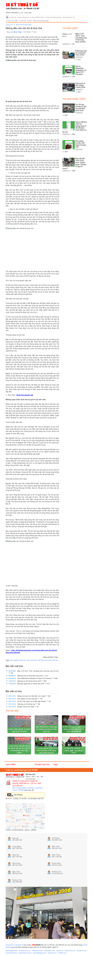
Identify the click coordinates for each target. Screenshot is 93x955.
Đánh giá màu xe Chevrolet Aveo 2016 (30, 676)
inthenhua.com (37, 950)
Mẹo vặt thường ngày (41, 20)
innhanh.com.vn (25, 950)
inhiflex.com (62, 953)
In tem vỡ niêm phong (53, 17)
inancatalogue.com (39, 953)
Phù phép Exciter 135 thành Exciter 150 (80, 144)
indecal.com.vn (70, 950)
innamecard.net (11, 953)
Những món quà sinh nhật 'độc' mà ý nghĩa (31, 696)
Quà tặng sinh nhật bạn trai (26, 704)
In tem (29, 20)
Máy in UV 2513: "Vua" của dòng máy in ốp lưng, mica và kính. (38, 671)
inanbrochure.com (24, 953)
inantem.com (81, 950)
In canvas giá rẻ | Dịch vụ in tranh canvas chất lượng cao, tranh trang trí (46, 750)
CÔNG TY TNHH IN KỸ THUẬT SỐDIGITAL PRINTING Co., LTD (25, 782)
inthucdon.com (49, 950)
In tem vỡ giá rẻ (23, 17)
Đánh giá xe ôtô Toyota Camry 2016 (29, 681)
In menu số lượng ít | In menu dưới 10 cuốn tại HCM (74, 750)
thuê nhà (55, 660)
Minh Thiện (18, 32)
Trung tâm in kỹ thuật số (14, 945)
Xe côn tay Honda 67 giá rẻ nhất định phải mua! (80, 107)
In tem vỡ (12, 17)
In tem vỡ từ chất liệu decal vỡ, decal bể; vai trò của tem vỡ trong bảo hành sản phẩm (19, 749)
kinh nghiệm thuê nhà (18, 660)
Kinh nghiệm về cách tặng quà (27, 699)
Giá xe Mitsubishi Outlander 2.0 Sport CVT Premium (34, 678)
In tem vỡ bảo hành (37, 17)
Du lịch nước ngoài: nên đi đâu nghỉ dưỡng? (31, 701)
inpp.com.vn (52, 953)
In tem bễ (22, 20)
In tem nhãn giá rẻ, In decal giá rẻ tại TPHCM (19, 730)
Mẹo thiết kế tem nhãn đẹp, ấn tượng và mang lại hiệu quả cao (46, 729)
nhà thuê (40, 660)
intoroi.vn (59, 950)
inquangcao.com (12, 950)
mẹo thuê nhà (32, 660)
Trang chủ (9, 25)
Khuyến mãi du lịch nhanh (26, 707)
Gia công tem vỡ (69, 17)
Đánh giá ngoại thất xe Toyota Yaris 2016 (31, 683)
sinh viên (48, 660)
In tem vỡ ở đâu (12, 20)
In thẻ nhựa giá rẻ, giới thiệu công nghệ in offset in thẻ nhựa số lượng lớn (74, 729)
